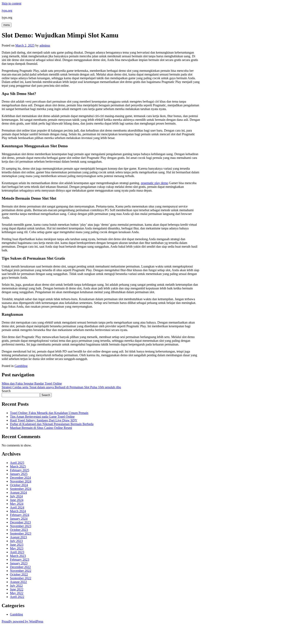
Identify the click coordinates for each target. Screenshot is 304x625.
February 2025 (19, 470)
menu (6, 24)
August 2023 (18, 537)
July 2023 (16, 541)
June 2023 (16, 544)
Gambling (21, 366)
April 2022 (17, 597)
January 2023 (19, 563)
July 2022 (16, 585)
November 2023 (20, 526)
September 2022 (20, 578)
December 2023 (20, 522)
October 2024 (19, 485)
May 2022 (16, 593)
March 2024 (18, 511)
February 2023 (19, 559)
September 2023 (20, 533)
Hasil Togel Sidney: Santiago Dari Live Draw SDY (43, 420)
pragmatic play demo (154, 183)
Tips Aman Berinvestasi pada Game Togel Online (42, 416)
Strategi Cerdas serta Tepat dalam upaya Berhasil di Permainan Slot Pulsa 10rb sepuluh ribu (61, 387)
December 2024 (20, 477)
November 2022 (20, 570)
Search (6, 391)
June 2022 (16, 589)
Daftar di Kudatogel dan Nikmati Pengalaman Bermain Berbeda (51, 424)
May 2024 (16, 503)
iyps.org (7, 10)
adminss (44, 45)
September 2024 (20, 489)
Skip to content (11, 3)
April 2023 (17, 552)
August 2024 (18, 492)
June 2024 (16, 500)
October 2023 (19, 529)
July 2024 (16, 496)
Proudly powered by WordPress (22, 621)
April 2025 (17, 462)
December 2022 (20, 567)
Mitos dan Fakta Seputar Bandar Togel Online (32, 383)
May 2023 (16, 548)
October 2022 (19, 574)
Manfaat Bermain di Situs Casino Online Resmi (41, 427)
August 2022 (18, 582)
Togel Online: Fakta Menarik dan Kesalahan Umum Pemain (49, 413)
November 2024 (20, 481)
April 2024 (17, 507)
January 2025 (19, 474)
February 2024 (19, 515)
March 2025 (18, 466)
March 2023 (18, 556)
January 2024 (19, 518)
